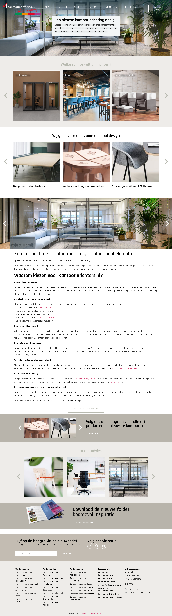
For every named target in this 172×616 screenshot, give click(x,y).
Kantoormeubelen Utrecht (27, 584)
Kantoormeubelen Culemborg (78, 579)
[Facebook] (96, 546)
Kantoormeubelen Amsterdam (23, 588)
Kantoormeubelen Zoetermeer (51, 573)
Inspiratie (93, 7)
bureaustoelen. (45, 307)
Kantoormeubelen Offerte (110, 597)
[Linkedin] (103, 546)
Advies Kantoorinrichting (109, 585)
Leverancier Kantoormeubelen (106, 589)
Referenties (126, 7)
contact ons (115, 382)
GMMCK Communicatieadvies (92, 613)
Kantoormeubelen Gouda (54, 578)
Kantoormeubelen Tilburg (81, 587)
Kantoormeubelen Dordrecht (23, 600)
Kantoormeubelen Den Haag (25, 594)
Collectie (63, 7)
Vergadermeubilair (106, 581)
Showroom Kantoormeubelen (106, 573)
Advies (48, 7)
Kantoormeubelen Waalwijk (82, 594)
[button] (6, 95)
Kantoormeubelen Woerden (51, 603)
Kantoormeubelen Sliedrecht (51, 588)
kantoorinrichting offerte (84, 378)
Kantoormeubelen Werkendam (78, 573)
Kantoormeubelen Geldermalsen (51, 597)
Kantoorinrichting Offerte (110, 594)
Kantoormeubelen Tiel (53, 593)
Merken (78, 7)
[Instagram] (90, 546)
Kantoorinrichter (105, 578)
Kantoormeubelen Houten (81, 584)
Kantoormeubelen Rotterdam (23, 573)
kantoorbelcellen (47, 317)
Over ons (109, 7)
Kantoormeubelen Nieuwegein (23, 579)
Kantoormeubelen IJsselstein (51, 583)
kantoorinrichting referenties (124, 368)
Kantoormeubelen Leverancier (78, 598)
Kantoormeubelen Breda (81, 590)
